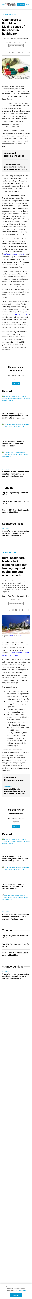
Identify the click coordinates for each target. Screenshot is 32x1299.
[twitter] (16, 52)
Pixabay (20, 636)
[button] (3, 4)
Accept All (16, 1295)
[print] (29, 52)
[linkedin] (13, 52)
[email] (22, 52)
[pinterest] (19, 52)
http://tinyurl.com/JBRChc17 (18, 314)
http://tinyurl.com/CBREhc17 (13, 254)
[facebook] (9, 52)
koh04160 (11, 636)
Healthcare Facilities (9, 14)
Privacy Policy (22, 1290)
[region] (16, 1291)
